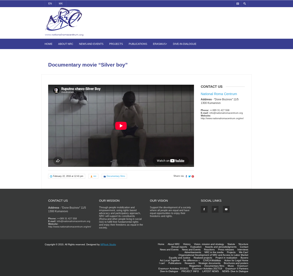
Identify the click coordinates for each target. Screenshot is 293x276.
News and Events (91, 43)
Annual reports (179, 246)
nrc (94, 176)
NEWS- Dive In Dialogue (235, 271)
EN (50, 3)
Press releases (226, 249)
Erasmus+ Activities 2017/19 (207, 268)
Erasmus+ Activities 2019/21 (173, 268)
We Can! (243, 252)
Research (190, 263)
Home (48, 43)
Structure (243, 244)
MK (61, 3)
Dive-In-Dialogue (184, 43)
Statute (231, 244)
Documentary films (116, 176)
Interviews (242, 249)
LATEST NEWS (210, 271)
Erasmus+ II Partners (237, 268)
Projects (116, 43)
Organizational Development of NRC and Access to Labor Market (213, 255)
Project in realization (226, 257)
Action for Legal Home (236, 260)
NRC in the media (213, 252)
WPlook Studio (108, 244)
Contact (244, 246)
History (187, 244)
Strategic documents (209, 263)
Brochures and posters (236, 263)
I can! (162, 263)
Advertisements (192, 252)
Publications (138, 43)
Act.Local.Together (170, 260)
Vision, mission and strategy (209, 244)
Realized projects (203, 257)
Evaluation (196, 246)
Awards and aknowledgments (221, 246)
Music (231, 265)
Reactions (209, 249)
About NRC (65, 43)
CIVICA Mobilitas (212, 260)
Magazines (195, 265)
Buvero (244, 257)
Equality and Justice (179, 257)
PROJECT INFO (190, 271)
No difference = (191, 260)
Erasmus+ (160, 43)
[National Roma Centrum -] (65, 36)
